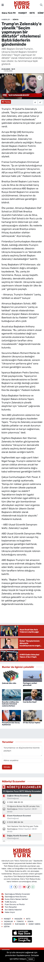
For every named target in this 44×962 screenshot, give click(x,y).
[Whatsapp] (33, 887)
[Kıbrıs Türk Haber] (22, 5)
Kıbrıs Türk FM (9, 13)
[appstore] (22, 933)
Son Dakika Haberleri (13, 910)
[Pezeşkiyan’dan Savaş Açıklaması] (11, 715)
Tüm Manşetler (11, 907)
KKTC (32, 13)
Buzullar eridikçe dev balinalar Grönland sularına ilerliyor (10, 704)
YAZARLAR (8, 921)
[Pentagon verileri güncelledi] (32, 676)
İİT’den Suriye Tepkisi (31, 723)
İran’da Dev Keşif (29, 702)
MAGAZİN (18, 919)
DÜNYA (15, 20)
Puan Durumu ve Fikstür (15, 904)
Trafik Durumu (10, 902)
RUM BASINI (20, 924)
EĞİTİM (7, 927)
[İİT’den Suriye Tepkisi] (32, 715)
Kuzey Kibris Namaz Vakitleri (16, 899)
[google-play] (22, 940)
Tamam (30, 959)
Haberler (6, 20)
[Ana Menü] (3, 5)
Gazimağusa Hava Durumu (15, 897)
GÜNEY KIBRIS (34, 924)
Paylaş (7, 102)
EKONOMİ (7, 924)
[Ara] (41, 5)
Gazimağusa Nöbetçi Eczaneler (17, 894)
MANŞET (22, 13)
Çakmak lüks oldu (9, 683)
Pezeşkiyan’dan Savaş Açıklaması (11, 724)
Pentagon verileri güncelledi (30, 684)
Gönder (7, 767)
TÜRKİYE (20, 921)
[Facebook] (11, 887)
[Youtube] (24, 887)
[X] (15, 887)
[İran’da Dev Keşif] (32, 695)
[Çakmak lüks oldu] (11, 676)
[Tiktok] (29, 887)
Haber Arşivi (10, 912)
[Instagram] (20, 887)
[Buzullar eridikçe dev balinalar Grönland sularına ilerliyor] (11, 695)
